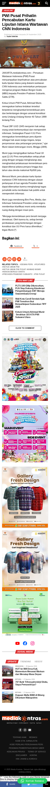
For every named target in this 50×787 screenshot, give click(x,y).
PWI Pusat (40, 274)
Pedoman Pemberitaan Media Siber (26, 748)
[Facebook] (9, 259)
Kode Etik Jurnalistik (26, 741)
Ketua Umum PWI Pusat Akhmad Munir (22, 269)
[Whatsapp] (4, 259)
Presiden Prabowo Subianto (17, 274)
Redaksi (33, 737)
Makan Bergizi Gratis (14, 272)
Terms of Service (37, 752)
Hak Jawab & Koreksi (26, 759)
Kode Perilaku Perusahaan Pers (26, 744)
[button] (32, 781)
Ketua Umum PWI (11, 267)
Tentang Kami (19, 737)
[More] (19, 259)
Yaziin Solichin (12, 36)
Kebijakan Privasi (16, 752)
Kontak (33, 755)
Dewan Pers (27, 264)
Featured (40, 264)
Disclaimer (21, 755)
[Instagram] (14, 259)
